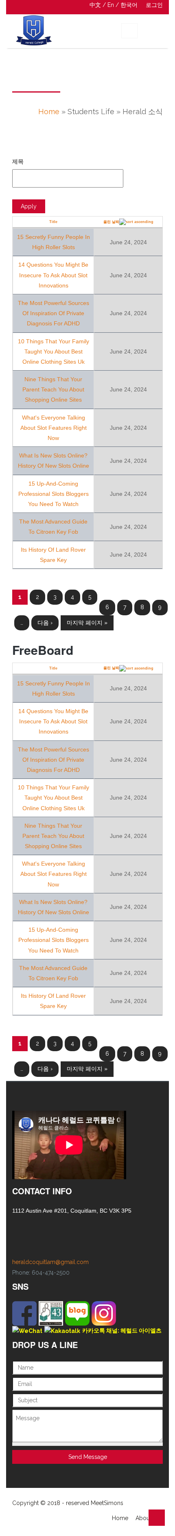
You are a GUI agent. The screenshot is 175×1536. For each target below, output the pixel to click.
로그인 (154, 5)
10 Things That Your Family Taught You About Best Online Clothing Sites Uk (53, 351)
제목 (18, 161)
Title (53, 222)
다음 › (44, 622)
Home (48, 111)
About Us (148, 1518)
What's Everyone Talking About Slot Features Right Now (53, 427)
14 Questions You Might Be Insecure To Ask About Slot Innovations (53, 274)
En (110, 5)
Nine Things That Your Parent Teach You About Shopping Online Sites (53, 389)
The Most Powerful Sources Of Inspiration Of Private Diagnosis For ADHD (53, 313)
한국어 (129, 5)
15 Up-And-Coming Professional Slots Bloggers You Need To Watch (53, 493)
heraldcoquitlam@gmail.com (50, 1262)
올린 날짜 (111, 222)
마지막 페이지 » (87, 622)
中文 (95, 5)
